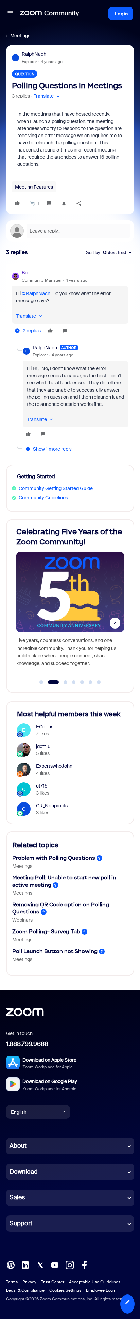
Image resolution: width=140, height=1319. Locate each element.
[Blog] (10, 1264)
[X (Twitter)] (40, 1264)
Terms (12, 1282)
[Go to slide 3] (61, 682)
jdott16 (43, 746)
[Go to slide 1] (41, 682)
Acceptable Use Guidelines (94, 1282)
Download (24, 1171)
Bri (25, 273)
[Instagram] (69, 1264)
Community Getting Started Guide (56, 488)
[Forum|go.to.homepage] (50, 14)
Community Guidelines (43, 498)
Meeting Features (34, 187)
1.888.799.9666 (27, 1044)
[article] (70, 302)
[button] (10, 14)
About (18, 1146)
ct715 (42, 786)
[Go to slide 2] (50, 682)
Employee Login (101, 1290)
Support (21, 1223)
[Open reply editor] (70, 231)
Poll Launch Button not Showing (55, 951)
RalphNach (34, 54)
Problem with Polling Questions (53, 858)
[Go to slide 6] (90, 682)
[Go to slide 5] (82, 682)
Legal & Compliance (25, 1290)
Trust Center (52, 1282)
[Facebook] (84, 1264)
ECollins (44, 727)
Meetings (20, 36)
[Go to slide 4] (74, 682)
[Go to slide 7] (99, 682)
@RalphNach (36, 293)
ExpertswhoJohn (54, 766)
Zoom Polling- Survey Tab (46, 931)
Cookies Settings (65, 1290)
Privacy (29, 1282)
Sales (17, 1197)
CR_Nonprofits (52, 805)
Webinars (22, 920)
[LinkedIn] (25, 1264)
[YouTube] (54, 1264)
